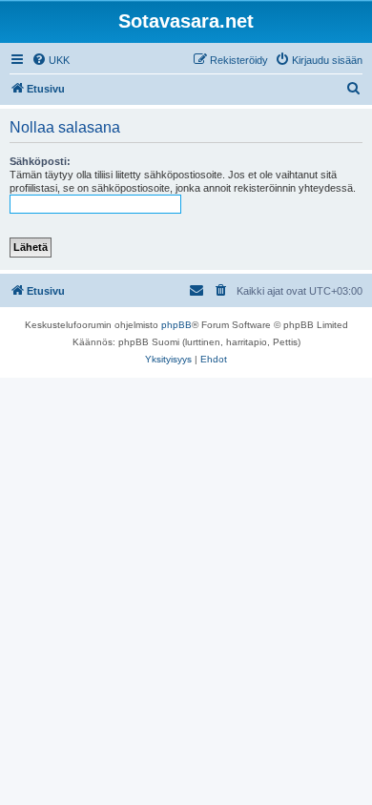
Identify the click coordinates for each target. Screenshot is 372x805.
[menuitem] (50, 60)
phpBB (176, 325)
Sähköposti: (40, 161)
